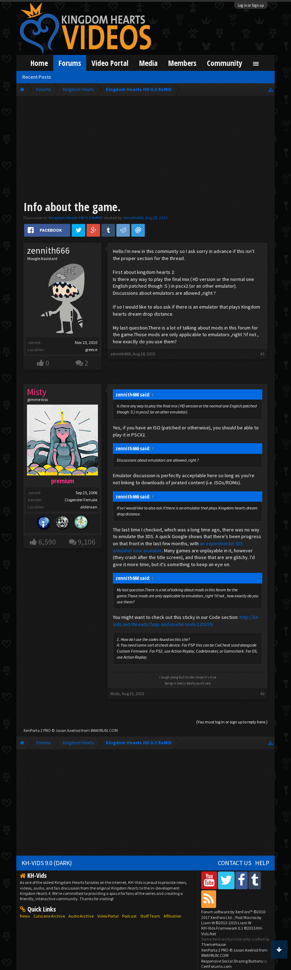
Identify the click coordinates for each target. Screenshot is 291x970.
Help (262, 863)
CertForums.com (216, 966)
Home (39, 63)
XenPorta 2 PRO (37, 730)
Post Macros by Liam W (231, 920)
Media (148, 63)
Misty (115, 693)
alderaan (88, 506)
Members (182, 63)
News (25, 916)
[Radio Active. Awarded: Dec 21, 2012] (44, 523)
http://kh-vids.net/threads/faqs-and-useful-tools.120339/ (186, 620)
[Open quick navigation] (270, 89)
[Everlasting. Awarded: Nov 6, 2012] (62, 523)
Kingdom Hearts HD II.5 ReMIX (75, 217)
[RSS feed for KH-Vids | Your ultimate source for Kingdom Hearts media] (209, 899)
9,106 (86, 542)
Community (224, 63)
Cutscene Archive (49, 916)
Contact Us (235, 863)
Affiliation (172, 916)
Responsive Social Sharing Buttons (232, 961)
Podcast (129, 916)
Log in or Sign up (251, 5)
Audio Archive (81, 916)
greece (91, 349)
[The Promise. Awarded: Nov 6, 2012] (81, 523)
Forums (70, 63)
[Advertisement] (145, 149)
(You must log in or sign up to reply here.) (232, 721)
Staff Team (150, 916)
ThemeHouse (213, 944)
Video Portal (110, 63)
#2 (262, 693)
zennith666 (133, 217)
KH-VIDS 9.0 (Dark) (47, 863)
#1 (262, 353)
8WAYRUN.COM (104, 730)
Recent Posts (36, 77)
